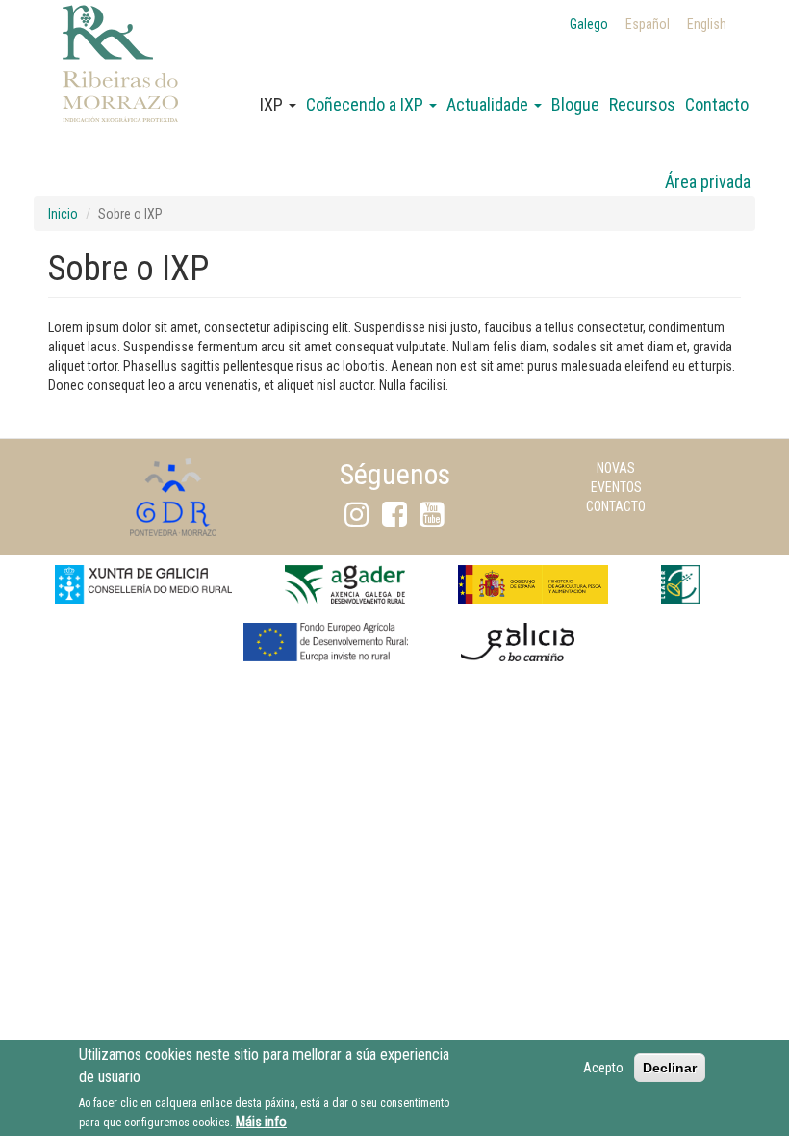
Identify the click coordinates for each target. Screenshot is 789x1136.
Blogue (575, 104)
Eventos (616, 487)
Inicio (63, 213)
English (706, 24)
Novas (616, 468)
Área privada (708, 181)
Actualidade (489, 104)
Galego (589, 24)
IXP (273, 104)
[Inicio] (120, 87)
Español (647, 24)
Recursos (642, 104)
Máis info (261, 1121)
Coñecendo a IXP (366, 104)
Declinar (670, 1067)
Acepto (603, 1067)
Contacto (717, 104)
